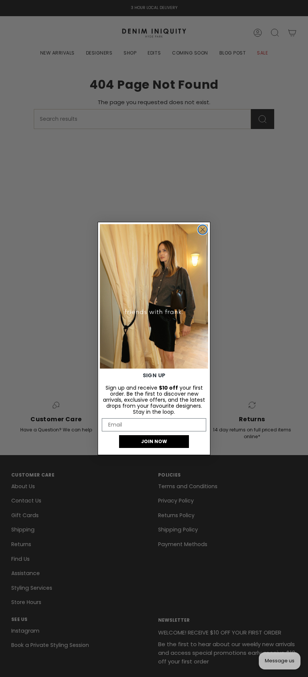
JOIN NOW (154, 441)
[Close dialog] (202, 229)
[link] (154, 296)
